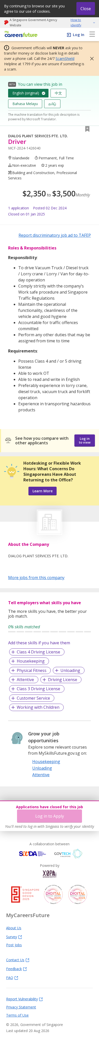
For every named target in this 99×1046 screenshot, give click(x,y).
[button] (90, 59)
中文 (58, 93)
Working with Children (38, 707)
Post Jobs (14, 944)
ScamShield (65, 58)
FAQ (9, 977)
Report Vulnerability (22, 999)
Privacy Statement (21, 1007)
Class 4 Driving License (38, 652)
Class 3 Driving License (38, 688)
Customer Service (33, 698)
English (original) (25, 93)
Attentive (25, 679)
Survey (11, 936)
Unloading (70, 670)
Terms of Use (17, 1015)
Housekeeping (31, 661)
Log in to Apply (49, 816)
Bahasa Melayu (25, 103)
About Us (13, 927)
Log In (78, 34)
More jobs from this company (36, 577)
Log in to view (85, 440)
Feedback (14, 968)
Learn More (42, 490)
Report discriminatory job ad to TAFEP (55, 235)
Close (85, 8)
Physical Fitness (31, 670)
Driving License (62, 679)
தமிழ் (52, 103)
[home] (20, 34)
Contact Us (15, 959)
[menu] (92, 34)
